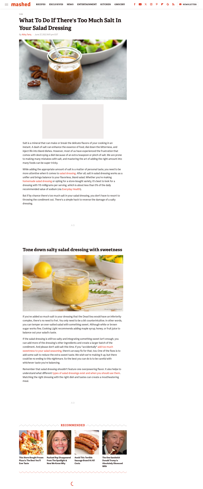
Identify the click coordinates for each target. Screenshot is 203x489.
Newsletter (190, 4)
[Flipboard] (162, 5)
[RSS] (173, 5)
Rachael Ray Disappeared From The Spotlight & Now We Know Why (59, 460)
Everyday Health (71, 189)
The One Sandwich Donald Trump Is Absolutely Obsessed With (112, 462)
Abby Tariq (26, 34)
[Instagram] (151, 5)
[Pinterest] (156, 5)
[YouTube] (140, 5)
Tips (21, 14)
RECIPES (41, 4)
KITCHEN (105, 4)
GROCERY (119, 4)
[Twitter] (145, 5)
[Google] (167, 5)
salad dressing (68, 173)
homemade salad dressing (37, 181)
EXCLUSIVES (56, 4)
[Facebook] (134, 5)
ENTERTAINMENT (87, 4)
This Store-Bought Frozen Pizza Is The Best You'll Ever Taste (31, 460)
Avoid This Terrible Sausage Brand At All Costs (85, 460)
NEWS (70, 4)
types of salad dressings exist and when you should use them (86, 373)
